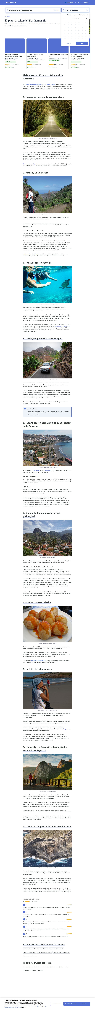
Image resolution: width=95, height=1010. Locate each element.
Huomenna (81, 14)
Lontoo (40, 967)
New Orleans (40, 970)
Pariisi (35, 967)
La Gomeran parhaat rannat (62, 326)
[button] (15, 53)
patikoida (35, 254)
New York (26, 967)
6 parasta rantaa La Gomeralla (30, 955)
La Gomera (7, 16)
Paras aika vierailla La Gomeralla (56, 948)
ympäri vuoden (51, 84)
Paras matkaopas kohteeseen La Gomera (44, 944)
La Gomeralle (47, 470)
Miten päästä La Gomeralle (29, 948)
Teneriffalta (36, 470)
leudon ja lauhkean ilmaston (33, 84)
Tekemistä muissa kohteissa (37, 963)
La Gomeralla (26, 254)
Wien (62, 967)
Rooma (30, 967)
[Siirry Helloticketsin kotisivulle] (11, 2)
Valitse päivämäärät (71, 10)
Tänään (69, 14)
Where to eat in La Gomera (38, 660)
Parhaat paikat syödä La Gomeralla (44, 952)
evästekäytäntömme (37, 1006)
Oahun (52, 967)
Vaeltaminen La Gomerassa (29, 952)
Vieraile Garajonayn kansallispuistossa (61, 952)
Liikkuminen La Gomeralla (42, 948)
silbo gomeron (66, 729)
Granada (57, 967)
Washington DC (27, 970)
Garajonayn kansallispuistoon (31, 164)
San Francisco (46, 967)
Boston (66, 967)
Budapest (34, 970)
